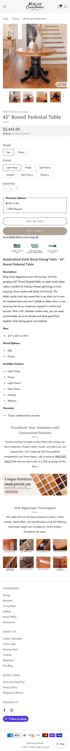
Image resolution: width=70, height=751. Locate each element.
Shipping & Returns (13, 693)
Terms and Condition (14, 682)
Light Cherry (45, 167)
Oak (8, 152)
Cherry (21, 152)
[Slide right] (63, 97)
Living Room (9, 606)
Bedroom (7, 600)
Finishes (7, 655)
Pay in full (13, 203)
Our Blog (7, 666)
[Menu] (4, 6)
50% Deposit (15, 209)
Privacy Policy (10, 687)
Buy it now (35, 231)
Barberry (45, 174)
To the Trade (9, 644)
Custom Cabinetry (12, 638)
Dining (6, 595)
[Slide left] (7, 97)
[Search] (65, 6)
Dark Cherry (27, 174)
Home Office (9, 617)
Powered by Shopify (35, 743)
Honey (28, 167)
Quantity (9, 183)
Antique (10, 174)
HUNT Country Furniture (15, 112)
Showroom (8, 660)
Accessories (9, 622)
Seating (7, 611)
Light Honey (12, 167)
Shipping (6, 133)
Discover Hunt (10, 649)
